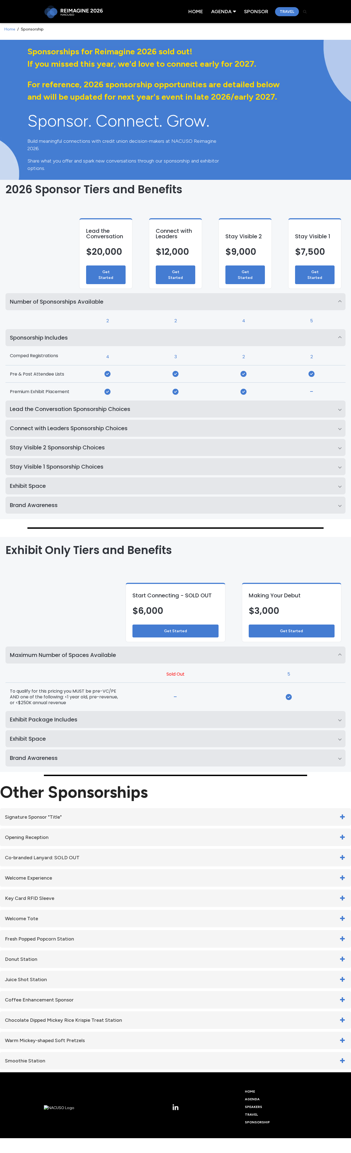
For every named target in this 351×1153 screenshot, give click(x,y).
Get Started (105, 275)
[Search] (305, 11)
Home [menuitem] (195, 12)
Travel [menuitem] (287, 11)
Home (9, 29)
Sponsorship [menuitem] (257, 1122)
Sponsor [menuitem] (256, 12)
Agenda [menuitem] (221, 12)
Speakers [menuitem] (253, 1107)
